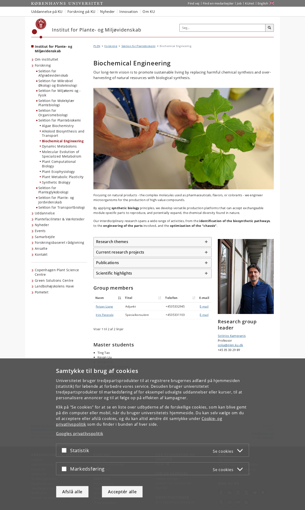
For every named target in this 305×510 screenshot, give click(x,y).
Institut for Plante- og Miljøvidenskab (53, 48)
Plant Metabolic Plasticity (63, 177)
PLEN (96, 46)
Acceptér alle (122, 491)
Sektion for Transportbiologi (61, 207)
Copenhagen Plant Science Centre (57, 272)
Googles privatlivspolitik (79, 433)
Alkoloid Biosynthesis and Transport (63, 133)
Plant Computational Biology (59, 163)
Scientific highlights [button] (114, 273)
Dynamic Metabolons (59, 146)
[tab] (152, 241)
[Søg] (269, 28)
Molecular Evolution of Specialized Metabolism (61, 154)
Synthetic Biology (56, 182)
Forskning (43, 65)
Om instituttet (46, 59)
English (263, 3)
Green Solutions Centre (54, 280)
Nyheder (42, 225)
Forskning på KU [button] (81, 11)
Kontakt (41, 254)
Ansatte (41, 248)
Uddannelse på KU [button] (47, 11)
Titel (128, 298)
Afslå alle (72, 491)
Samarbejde (45, 236)
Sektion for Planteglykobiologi (53, 190)
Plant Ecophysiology (58, 171)
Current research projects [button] (120, 252)
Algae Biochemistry (58, 125)
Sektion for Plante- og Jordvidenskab (56, 199)
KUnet (249, 3)
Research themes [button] (112, 241)
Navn (99, 298)
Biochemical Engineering (63, 141)
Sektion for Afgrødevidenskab (53, 73)
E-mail (204, 306)
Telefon (171, 298)
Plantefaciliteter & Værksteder (60, 219)
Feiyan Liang (104, 306)
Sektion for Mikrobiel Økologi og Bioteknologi (57, 83)
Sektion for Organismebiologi (53, 112)
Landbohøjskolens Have (54, 286)
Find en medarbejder (218, 3)
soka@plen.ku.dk (230, 345)
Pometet (41, 292)
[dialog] (152, 434)
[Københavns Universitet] (39, 28)
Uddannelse (45, 213)
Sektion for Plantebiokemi (59, 120)
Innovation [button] (128, 11)
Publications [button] (107, 262)
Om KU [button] (148, 11)
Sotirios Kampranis (232, 336)
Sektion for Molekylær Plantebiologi (56, 102)
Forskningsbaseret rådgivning (59, 242)
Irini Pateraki (104, 315)
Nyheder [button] (107, 11)
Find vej (193, 3)
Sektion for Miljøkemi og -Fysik (59, 92)
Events (40, 230)
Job (239, 3)
